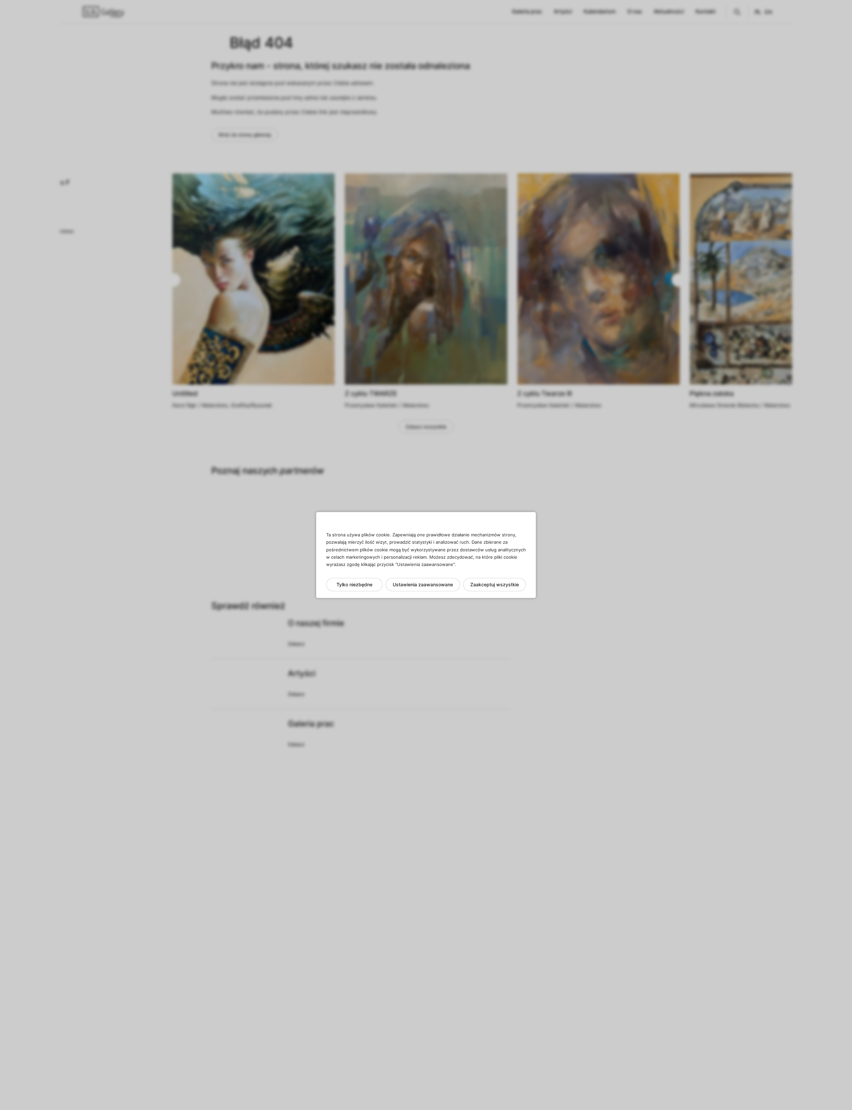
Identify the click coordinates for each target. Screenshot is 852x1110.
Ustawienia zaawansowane (423, 584)
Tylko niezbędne (354, 584)
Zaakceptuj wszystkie (494, 584)
